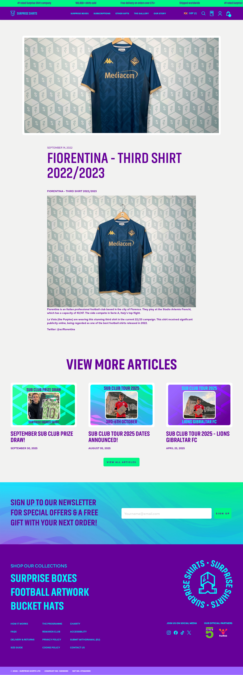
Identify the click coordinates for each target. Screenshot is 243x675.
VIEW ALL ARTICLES (121, 462)
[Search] (203, 13)
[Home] (24, 13)
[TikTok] (182, 633)
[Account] (212, 13)
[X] (189, 633)
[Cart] (228, 13)
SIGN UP (223, 513)
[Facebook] (176, 633)
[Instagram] (169, 633)
